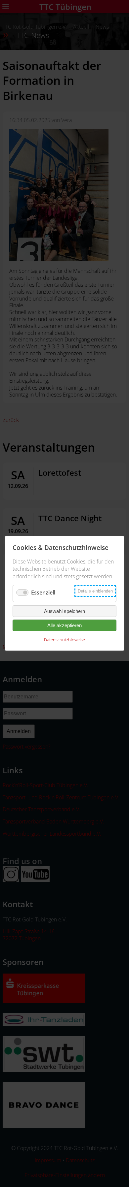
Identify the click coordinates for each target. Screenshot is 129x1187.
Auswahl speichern (64, 611)
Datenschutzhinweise (64, 640)
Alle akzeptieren (64, 625)
